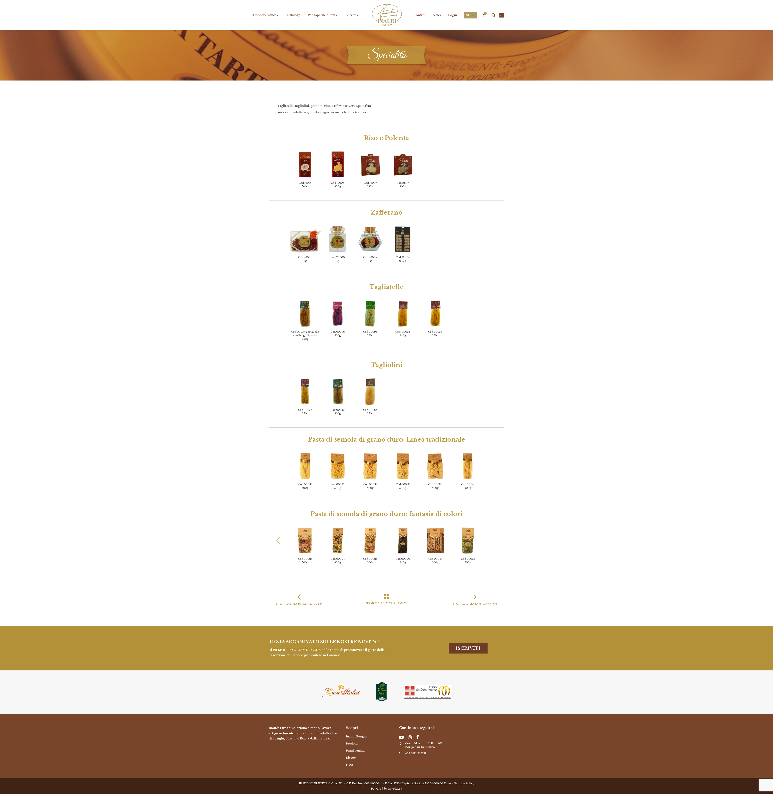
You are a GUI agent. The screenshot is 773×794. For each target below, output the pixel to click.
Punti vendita (355, 750)
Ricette (351, 757)
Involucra (395, 788)
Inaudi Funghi (356, 736)
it (501, 15)
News (349, 764)
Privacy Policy (464, 783)
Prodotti (352, 743)
